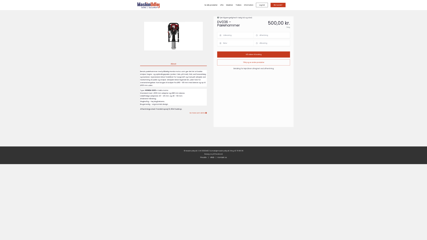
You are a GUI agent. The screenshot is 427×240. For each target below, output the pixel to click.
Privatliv (203, 157)
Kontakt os (222, 157)
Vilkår (212, 157)
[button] (262, 5)
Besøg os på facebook (213, 154)
